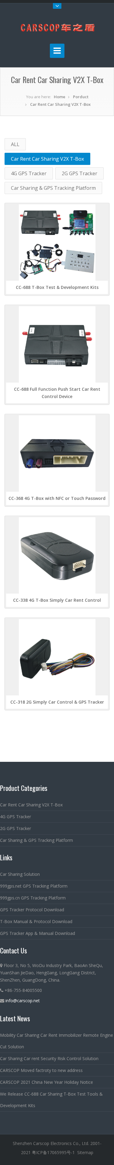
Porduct (80, 96)
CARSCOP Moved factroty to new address (41, 1070)
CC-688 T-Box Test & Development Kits (57, 287)
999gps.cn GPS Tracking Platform (33, 898)
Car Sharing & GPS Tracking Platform (53, 188)
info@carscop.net (22, 1000)
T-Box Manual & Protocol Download (36, 921)
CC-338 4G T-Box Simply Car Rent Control (57, 600)
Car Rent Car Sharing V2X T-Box (60, 104)
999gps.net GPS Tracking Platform (33, 886)
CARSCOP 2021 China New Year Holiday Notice (46, 1082)
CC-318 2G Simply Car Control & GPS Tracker (57, 702)
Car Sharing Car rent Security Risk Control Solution (49, 1058)
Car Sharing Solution (20, 874)
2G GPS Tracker (79, 173)
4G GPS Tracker (29, 173)
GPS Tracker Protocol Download (32, 909)
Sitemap (85, 1152)
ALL (15, 144)
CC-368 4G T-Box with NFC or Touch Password (57, 498)
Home (59, 96)
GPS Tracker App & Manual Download (37, 933)
